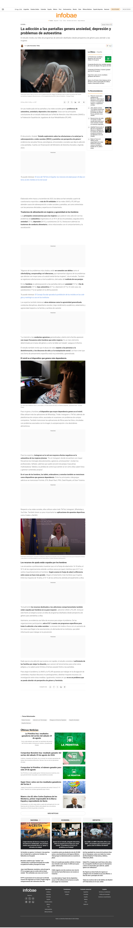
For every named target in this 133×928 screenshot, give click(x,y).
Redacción (67, 892)
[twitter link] (29, 898)
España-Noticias (26, 723)
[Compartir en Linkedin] (75, 102)
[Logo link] (66, 15)
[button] (2, 9)
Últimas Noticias (87, 9)
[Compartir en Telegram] (78, 102)
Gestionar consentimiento (104, 897)
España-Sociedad (74, 720)
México (55, 9)
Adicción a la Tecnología (40, 720)
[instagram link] (33, 898)
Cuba (79, 9)
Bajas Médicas (81, 20)
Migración (56, 20)
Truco (60, 20)
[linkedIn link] (33, 902)
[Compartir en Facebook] (68, 102)
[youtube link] (26, 902)
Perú (60, 9)
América (48, 892)
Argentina (26, 9)
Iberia (64, 20)
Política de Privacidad (104, 894)
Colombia (43, 9)
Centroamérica (67, 9)
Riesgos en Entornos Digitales (58, 720)
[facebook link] (26, 898)
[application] (53, 536)
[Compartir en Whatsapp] (64, 102)
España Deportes (98, 9)
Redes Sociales (26, 720)
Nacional (106, 9)
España (50, 9)
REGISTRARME (115, 9)
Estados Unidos (35, 9)
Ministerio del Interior (72, 20)
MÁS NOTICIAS (53, 813)
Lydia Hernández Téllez (33, 45)
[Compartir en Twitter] (71, 102)
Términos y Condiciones (104, 892)
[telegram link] (29, 902)
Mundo (75, 9)
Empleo (67, 894)
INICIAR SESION (126, 9)
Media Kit (86, 904)
